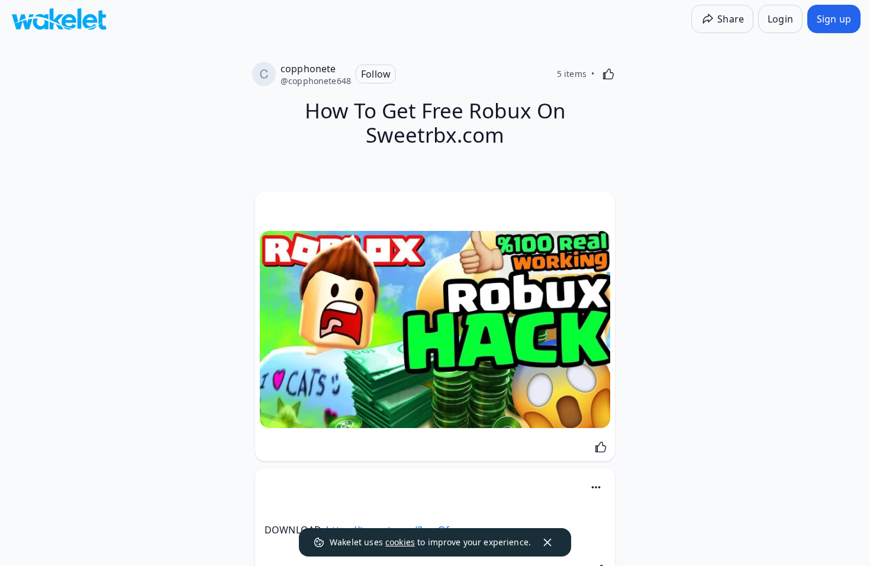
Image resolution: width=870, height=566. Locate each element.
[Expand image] (435, 329)
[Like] (608, 74)
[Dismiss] (547, 542)
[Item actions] (596, 487)
